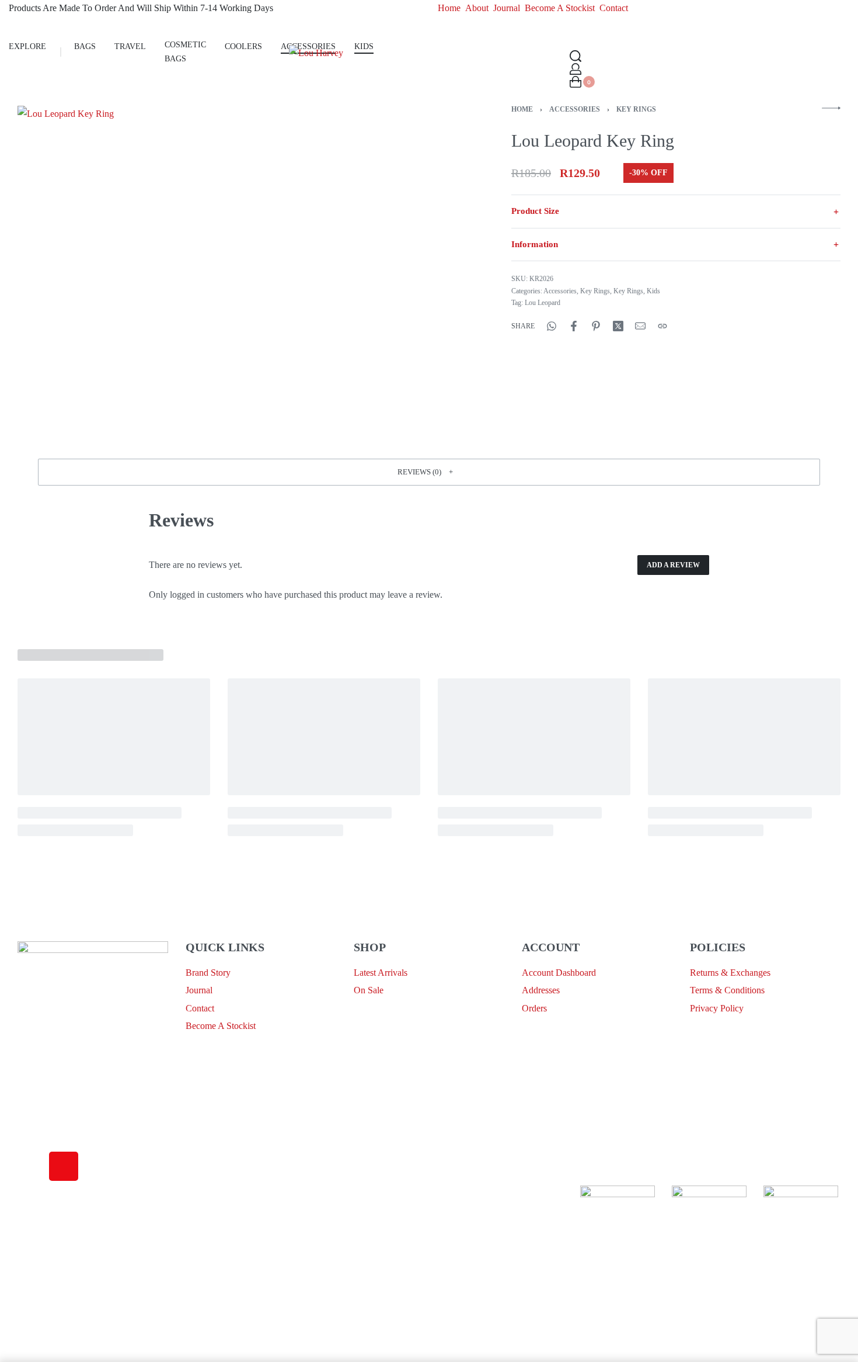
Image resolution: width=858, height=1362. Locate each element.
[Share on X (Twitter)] (618, 326)
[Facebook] (32, 1166)
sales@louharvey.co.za (60, 1105)
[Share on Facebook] (573, 326)
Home (522, 109)
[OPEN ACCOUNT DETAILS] (575, 69)
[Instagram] (63, 1166)
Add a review (673, 565)
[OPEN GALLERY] (236, 267)
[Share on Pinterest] (596, 326)
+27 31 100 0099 (49, 1132)
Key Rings (636, 109)
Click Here (426, 1193)
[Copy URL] (662, 326)
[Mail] (640, 326)
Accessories (574, 109)
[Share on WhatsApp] (551, 326)
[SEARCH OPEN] (575, 56)
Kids (653, 291)
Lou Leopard (542, 303)
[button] (429, 472)
